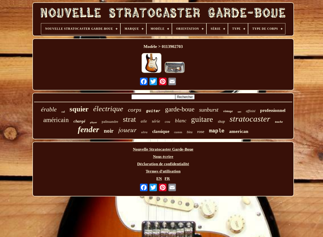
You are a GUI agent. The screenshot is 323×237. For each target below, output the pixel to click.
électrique (108, 109)
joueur (127, 129)
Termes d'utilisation (163, 171)
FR (167, 178)
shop (221, 121)
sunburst (208, 110)
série (156, 121)
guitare (202, 119)
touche (279, 121)
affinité (250, 111)
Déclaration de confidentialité (163, 164)
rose (200, 131)
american (238, 131)
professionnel (272, 110)
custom (178, 132)
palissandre (110, 121)
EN (159, 178)
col (63, 111)
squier (79, 109)
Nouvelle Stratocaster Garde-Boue (163, 149)
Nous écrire (163, 156)
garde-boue (179, 109)
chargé (79, 121)
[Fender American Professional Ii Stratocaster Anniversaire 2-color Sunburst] (151, 63)
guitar (153, 111)
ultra (144, 132)
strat (129, 119)
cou (167, 121)
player (93, 122)
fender (88, 129)
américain (56, 119)
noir (108, 131)
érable (49, 109)
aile (144, 121)
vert (239, 111)
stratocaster (250, 118)
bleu (189, 132)
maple (216, 131)
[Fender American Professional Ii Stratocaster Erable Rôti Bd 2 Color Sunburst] (175, 68)
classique (160, 131)
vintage (228, 111)
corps (134, 109)
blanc (180, 120)
